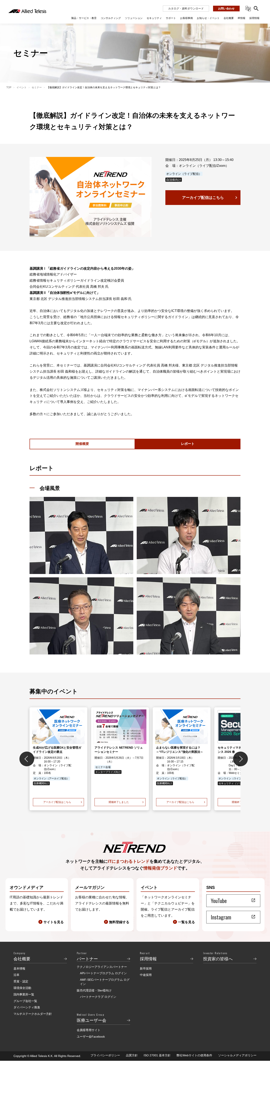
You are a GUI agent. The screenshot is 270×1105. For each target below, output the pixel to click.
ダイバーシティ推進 (27, 1007)
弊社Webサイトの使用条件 (194, 1055)
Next (240, 759)
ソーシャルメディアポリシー (237, 1055)
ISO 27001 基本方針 (157, 1055)
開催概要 (82, 443)
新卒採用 (146, 968)
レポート (187, 443)
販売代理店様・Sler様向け (94, 990)
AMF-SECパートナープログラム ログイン (105, 982)
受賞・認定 (21, 981)
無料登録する (119, 922)
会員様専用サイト (88, 1030)
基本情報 (19, 968)
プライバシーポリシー (105, 1055)
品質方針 (132, 1055)
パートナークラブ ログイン (98, 996)
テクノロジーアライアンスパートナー (102, 967)
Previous (26, 759)
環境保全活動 (22, 988)
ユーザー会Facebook (91, 1036)
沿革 (16, 975)
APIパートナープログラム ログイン (103, 973)
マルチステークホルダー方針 (33, 1013)
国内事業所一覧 (24, 994)
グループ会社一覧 (25, 1001)
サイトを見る (53, 922)
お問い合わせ (226, 8)
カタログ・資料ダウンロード (186, 8)
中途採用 (146, 975)
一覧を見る (186, 922)
